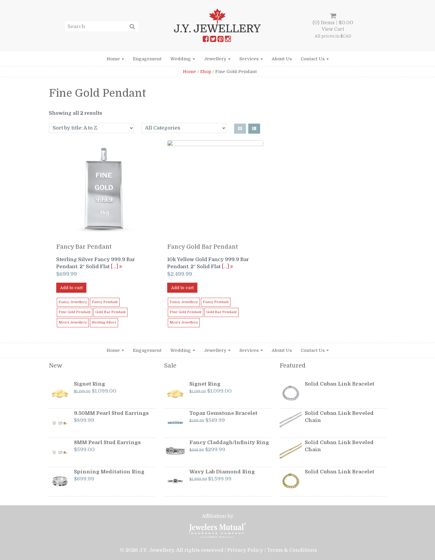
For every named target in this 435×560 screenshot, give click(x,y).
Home (114, 58)
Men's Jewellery (73, 322)
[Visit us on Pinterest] (220, 40)
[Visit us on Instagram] (228, 40)
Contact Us (313, 58)
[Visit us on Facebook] (206, 40)
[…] (115, 266)
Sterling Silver (104, 322)
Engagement (147, 58)
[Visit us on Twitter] (213, 40)
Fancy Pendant (105, 302)
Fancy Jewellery (73, 302)
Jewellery (216, 58)
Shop (205, 71)
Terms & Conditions (292, 550)
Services (249, 58)
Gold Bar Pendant (110, 312)
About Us (282, 58)
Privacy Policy (245, 550)
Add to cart (71, 287)
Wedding (181, 58)
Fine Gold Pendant (75, 312)
